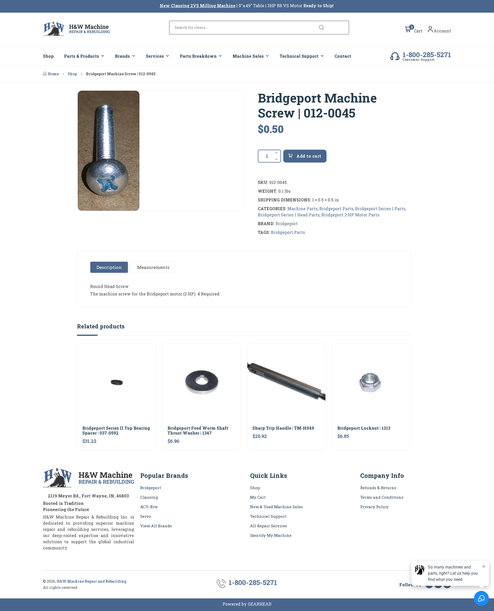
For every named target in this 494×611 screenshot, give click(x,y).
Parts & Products (81, 56)
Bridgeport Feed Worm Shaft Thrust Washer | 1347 (197, 430)
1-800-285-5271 (427, 54)
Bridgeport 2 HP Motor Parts (350, 214)
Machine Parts (302, 208)
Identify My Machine (271, 535)
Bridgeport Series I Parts (380, 208)
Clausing (149, 497)
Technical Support (299, 56)
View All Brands (156, 525)
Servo (145, 516)
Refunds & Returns (378, 487)
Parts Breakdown (198, 56)
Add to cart (308, 156)
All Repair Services (268, 525)
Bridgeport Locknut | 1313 (363, 428)
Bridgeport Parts (336, 208)
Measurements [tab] (153, 267)
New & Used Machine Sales (276, 506)
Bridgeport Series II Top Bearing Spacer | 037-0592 (116, 430)
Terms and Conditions (381, 497)
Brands (122, 56)
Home (53, 73)
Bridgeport (287, 223)
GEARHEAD (259, 604)
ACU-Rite (149, 506)
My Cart (258, 497)
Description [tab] (109, 267)
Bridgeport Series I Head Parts (289, 214)
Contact (342, 56)
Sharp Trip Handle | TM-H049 (283, 428)
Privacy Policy (374, 506)
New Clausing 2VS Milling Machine (197, 5)
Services (155, 56)
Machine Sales (248, 56)
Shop (48, 56)
